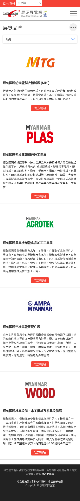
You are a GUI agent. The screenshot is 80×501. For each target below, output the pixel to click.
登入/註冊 (9, 3)
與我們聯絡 (48, 474)
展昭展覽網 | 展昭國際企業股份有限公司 (26, 14)
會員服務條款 (55, 481)
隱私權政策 (23, 481)
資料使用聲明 (38, 481)
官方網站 (40, 108)
